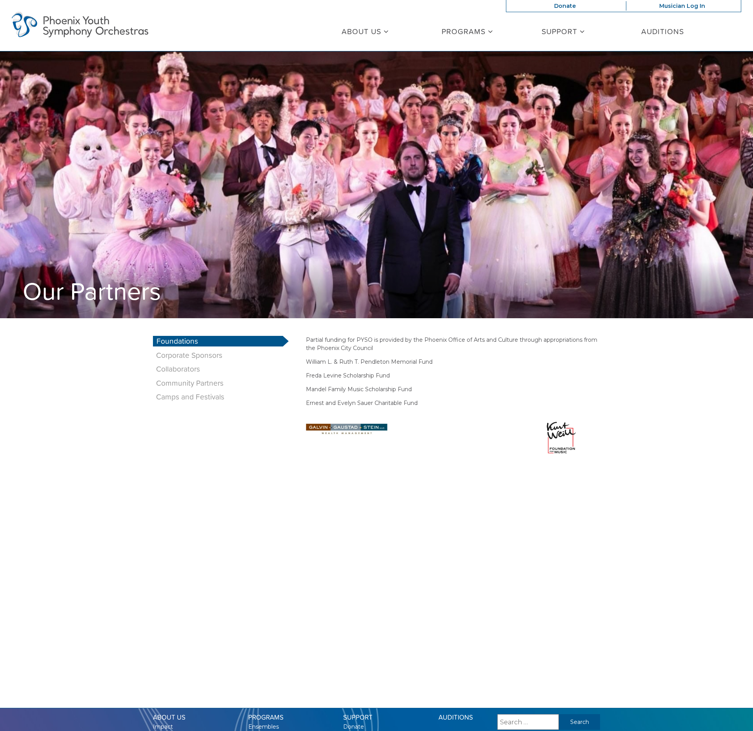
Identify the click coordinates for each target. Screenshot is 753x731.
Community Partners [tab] (190, 383)
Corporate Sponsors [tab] (189, 355)
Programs (465, 31)
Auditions (662, 31)
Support (561, 31)
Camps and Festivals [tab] (190, 397)
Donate (565, 5)
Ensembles (263, 726)
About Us (363, 31)
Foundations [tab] (177, 341)
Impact (163, 726)
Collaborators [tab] (178, 369)
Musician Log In (682, 5)
